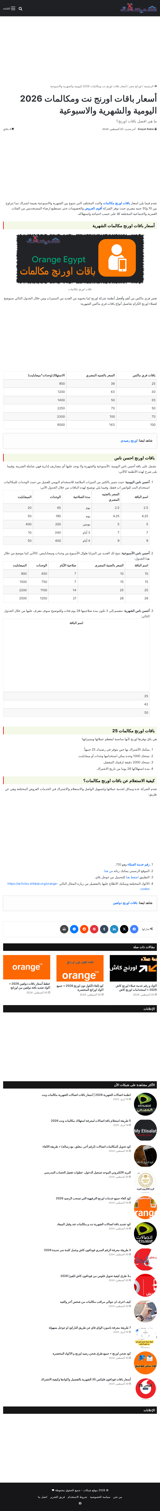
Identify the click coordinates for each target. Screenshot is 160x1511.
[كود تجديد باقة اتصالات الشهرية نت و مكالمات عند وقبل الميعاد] (145, 1233)
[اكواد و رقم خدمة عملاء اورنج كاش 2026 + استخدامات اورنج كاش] (133, 968)
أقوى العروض (93, 208)
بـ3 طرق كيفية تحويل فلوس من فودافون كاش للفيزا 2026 (95, 1276)
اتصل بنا (42, 1496)
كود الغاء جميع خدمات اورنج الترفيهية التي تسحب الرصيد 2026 (93, 1198)
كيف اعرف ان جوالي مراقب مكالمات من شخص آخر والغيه (95, 1301)
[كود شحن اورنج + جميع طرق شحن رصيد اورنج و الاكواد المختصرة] (145, 1362)
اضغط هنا (132, 877)
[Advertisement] (80, 48)
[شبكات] (138, 8)
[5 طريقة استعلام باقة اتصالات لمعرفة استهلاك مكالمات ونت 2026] (145, 1130)
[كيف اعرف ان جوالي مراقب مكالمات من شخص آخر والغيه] (145, 1311)
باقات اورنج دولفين (125, 903)
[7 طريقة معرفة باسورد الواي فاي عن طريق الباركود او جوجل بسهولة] (145, 1337)
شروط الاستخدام (77, 1496)
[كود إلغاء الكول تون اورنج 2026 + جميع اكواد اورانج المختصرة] (80, 968)
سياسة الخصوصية (100, 1496)
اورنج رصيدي (129, 440)
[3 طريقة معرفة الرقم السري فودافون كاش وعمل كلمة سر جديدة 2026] (145, 1259)
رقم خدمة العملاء (139, 864)
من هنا (108, 871)
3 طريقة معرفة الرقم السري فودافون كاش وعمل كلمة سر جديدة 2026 (87, 1250)
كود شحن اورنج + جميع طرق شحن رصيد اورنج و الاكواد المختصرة (92, 1353)
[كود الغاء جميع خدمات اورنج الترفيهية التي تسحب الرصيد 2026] (145, 1207)
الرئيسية (149, 86)
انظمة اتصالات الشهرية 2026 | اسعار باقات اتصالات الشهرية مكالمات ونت (86, 1094)
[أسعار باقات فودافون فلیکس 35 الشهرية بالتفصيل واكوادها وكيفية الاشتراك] (145, 1388)
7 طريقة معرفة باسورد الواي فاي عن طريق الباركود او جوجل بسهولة (90, 1327)
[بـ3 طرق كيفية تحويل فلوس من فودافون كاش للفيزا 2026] (145, 1285)
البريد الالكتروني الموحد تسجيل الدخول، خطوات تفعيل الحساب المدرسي (87, 1172)
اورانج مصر (135, 86)
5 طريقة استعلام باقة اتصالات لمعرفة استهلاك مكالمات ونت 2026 (91, 1120)
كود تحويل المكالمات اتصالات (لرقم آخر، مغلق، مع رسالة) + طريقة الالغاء (86, 1146)
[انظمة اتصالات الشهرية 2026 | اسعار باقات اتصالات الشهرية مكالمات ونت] (145, 1104)
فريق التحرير (57, 1496)
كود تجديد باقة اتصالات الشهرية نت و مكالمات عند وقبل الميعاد (94, 1224)
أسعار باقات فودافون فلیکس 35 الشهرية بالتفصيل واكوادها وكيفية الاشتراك (86, 1379)
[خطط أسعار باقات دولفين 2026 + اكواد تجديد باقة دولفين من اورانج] (26, 967)
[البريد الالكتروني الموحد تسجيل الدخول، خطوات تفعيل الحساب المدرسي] (145, 1181)
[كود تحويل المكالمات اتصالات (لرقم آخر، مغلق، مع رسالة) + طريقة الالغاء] (145, 1155)
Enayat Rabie (146, 129)
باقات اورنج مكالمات (116, 203)
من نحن (117, 1496)
